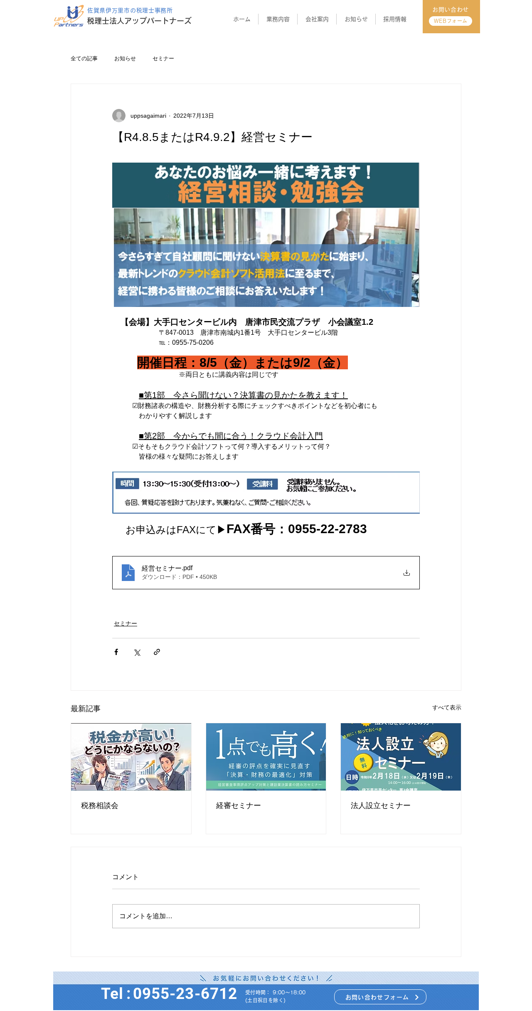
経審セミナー (238, 805)
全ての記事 (84, 58)
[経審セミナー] (266, 757)
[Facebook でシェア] (116, 652)
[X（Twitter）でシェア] (136, 652)
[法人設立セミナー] (401, 757)
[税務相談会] (131, 757)
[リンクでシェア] (157, 652)
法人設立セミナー (381, 805)
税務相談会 (99, 805)
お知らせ (125, 58)
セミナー (163, 58)
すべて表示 (446, 707)
